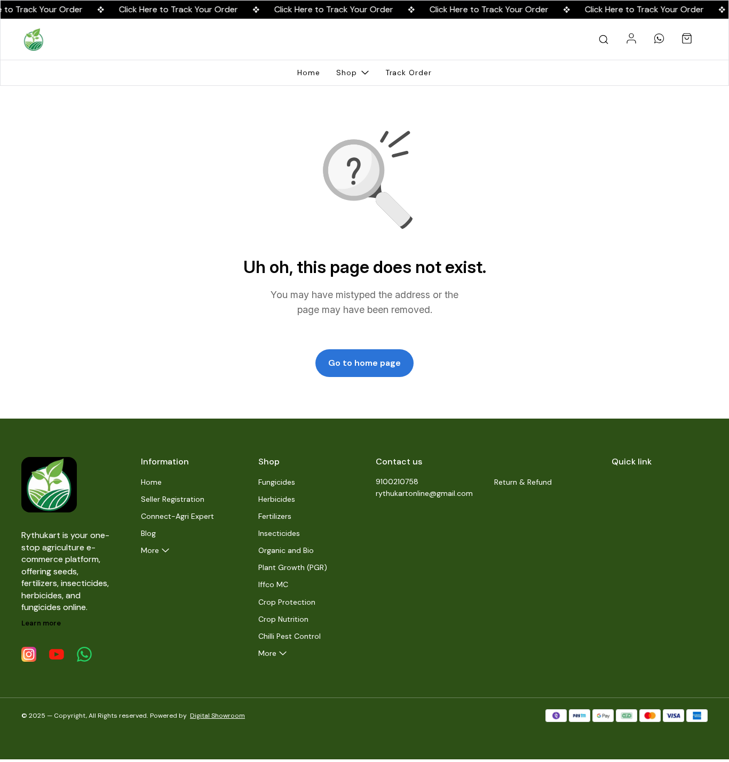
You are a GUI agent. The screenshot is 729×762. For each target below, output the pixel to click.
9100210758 (397, 481)
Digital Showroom (217, 715)
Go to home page (364, 362)
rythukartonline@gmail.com (424, 493)
